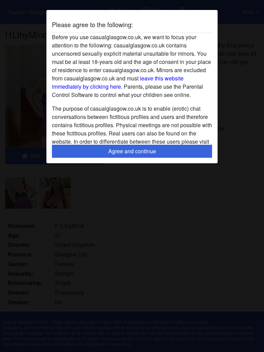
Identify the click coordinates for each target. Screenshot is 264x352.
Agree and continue (132, 151)
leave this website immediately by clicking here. (118, 82)
